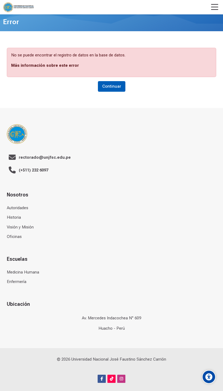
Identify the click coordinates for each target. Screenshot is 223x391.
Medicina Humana (23, 272)
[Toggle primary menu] (214, 7)
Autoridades (17, 207)
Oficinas (14, 236)
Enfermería (16, 281)
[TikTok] (111, 379)
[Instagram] (121, 379)
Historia (14, 217)
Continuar (111, 86)
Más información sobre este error (45, 65)
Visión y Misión (20, 227)
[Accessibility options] (209, 377)
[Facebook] (102, 379)
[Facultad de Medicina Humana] (18, 7)
